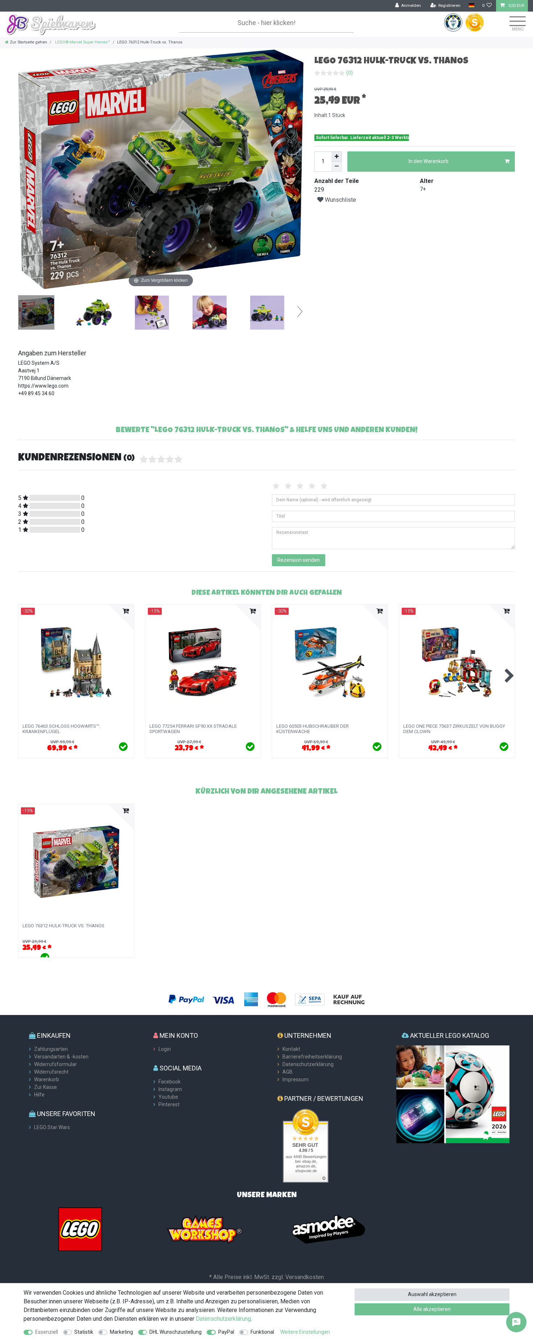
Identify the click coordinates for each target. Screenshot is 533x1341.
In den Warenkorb (429, 161)
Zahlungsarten (51, 1049)
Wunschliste (339, 199)
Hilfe (39, 1095)
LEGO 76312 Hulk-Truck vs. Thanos (63, 925)
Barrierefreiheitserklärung (312, 1057)
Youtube (168, 1097)
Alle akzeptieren (432, 1309)
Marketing (121, 1332)
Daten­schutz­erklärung (223, 1318)
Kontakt (291, 1049)
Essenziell (46, 1332)
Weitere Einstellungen (305, 1332)
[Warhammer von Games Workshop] (204, 1229)
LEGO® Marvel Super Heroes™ (82, 42)
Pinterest (168, 1104)
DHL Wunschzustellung (175, 1332)
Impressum (295, 1079)
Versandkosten (304, 1277)
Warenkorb (46, 1079)
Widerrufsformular (55, 1064)
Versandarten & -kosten (61, 1057)
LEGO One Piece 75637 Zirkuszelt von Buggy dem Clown (454, 729)
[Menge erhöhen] (337, 156)
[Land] (471, 5)
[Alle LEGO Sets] (80, 1229)
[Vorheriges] (24, 169)
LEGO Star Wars (52, 1127)
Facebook (169, 1082)
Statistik (83, 1332)
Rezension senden (298, 560)
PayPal (226, 1332)
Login (164, 1049)
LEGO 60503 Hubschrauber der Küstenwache (312, 729)
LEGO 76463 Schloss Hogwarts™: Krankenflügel (61, 729)
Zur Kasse (45, 1087)
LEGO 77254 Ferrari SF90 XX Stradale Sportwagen (193, 729)
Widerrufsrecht (51, 1072)
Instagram (170, 1089)
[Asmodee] (328, 1229)
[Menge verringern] (337, 167)
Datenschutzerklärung (308, 1064)
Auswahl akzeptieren (432, 1294)
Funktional (262, 1332)
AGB (287, 1072)
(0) (349, 73)
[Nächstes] (297, 169)
